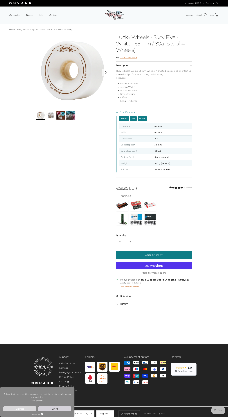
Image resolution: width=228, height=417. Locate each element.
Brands (29, 15)
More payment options (154, 273)
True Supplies (158, 413)
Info (41, 15)
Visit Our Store (67, 363)
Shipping (64, 381)
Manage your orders (70, 372)
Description (122, 65)
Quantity (121, 235)
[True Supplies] (114, 15)
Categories (14, 15)
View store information (129, 287)
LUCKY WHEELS (128, 57)
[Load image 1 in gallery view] (72, 70)
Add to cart (154, 255)
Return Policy (66, 377)
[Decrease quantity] (119, 241)
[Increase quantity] (131, 241)
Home (12, 30)
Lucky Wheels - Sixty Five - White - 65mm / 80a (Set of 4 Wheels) (44, 30)
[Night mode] (217, 3)
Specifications (127, 112)
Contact (53, 15)
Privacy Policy (66, 386)
